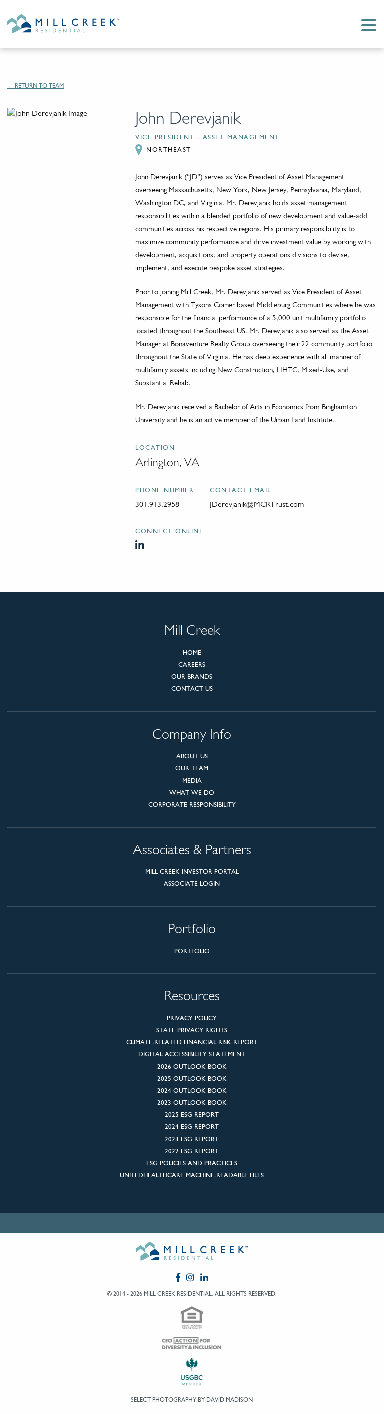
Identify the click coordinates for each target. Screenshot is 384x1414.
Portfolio (192, 951)
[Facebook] (178, 1277)
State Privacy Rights (192, 1030)
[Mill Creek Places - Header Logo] (72, 24)
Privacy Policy (192, 1018)
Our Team (192, 768)
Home (192, 652)
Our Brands (192, 676)
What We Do (192, 792)
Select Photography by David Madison (192, 1399)
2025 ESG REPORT (192, 1114)
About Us (192, 756)
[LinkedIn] (141, 545)
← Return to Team (36, 85)
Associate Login (192, 883)
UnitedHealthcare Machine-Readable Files (192, 1175)
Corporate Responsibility (192, 804)
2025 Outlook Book (192, 1078)
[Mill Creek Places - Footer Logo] (192, 1253)
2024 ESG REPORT (192, 1126)
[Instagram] (190, 1277)
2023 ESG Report (192, 1139)
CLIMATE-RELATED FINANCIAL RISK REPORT (192, 1042)
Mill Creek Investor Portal (192, 871)
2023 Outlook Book (192, 1102)
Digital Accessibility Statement (192, 1054)
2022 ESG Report (192, 1151)
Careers (192, 664)
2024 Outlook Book (192, 1090)
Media (192, 780)
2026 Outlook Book (192, 1066)
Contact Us (192, 688)
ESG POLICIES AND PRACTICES (192, 1163)
